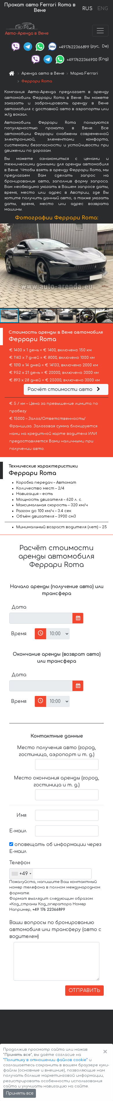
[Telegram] (27, 46)
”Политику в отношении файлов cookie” (45, 1060)
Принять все (19, 1093)
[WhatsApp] (39, 46)
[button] (28, 315)
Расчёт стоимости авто (61, 389)
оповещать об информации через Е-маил (55, 848)
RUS (87, 8)
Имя (21, 815)
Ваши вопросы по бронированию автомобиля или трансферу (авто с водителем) (55, 929)
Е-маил (17, 831)
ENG (102, 8)
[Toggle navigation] (100, 30)
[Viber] (15, 46)
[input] (41, 618)
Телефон (19, 862)
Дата (19, 607)
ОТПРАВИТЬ (84, 990)
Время (18, 633)
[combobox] (21, 874)
